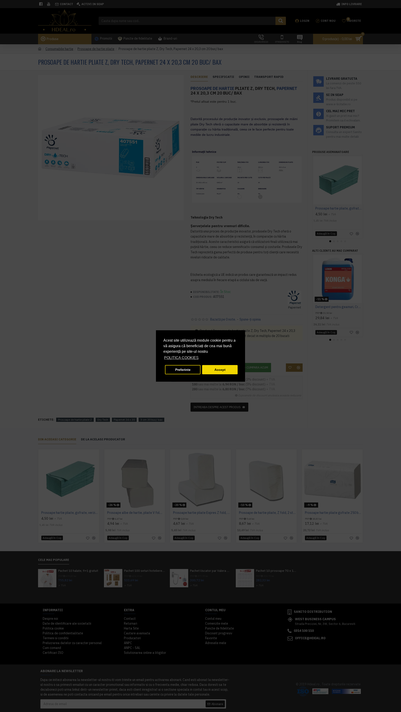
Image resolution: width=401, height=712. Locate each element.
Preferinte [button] (183, 370)
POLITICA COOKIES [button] (181, 358)
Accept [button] (220, 370)
